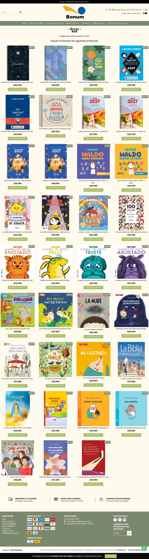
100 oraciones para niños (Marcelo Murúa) (131, 232)
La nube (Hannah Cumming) (93, 329)
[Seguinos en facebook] (120, 520)
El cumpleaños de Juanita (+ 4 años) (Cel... (17, 232)
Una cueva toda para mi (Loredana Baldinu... (17, 379)
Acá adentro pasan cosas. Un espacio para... (55, 129)
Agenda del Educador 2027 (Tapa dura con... (18, 82)
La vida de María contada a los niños (17, 428)
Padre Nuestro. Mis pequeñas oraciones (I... (93, 428)
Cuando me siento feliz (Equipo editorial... (55, 280)
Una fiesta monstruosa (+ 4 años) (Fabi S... (55, 232)
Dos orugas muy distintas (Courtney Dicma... (55, 329)
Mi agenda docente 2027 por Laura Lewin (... (131, 82)
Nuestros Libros (36, 23)
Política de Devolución (117, 23)
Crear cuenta (126, 13)
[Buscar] (20, 12)
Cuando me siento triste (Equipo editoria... (93, 280)
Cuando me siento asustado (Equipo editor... (131, 280)
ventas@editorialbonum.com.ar (79, 521)
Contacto (86, 23)
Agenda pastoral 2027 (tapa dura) (55, 180)
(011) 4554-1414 (73, 519)
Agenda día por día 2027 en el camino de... (93, 131)
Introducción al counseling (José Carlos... (55, 477)
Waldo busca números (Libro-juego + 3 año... (93, 182)
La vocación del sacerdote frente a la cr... (93, 477)
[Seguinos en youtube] (124, 520)
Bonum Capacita (72, 23)
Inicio (24, 23)
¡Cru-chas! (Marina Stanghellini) (18, 329)
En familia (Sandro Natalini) (55, 379)
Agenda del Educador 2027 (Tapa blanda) (55, 82)
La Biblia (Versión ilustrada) (131, 379)
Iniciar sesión (136, 13)
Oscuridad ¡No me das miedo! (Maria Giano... (131, 329)
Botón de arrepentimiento (137, 550)
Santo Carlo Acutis (17, 477)
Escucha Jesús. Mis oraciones (55, 428)
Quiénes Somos (99, 23)
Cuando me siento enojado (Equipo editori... (18, 280)
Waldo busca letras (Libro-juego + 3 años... (131, 182)
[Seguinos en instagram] (115, 520)
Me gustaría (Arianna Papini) (93, 378)
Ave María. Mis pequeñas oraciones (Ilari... (131, 428)
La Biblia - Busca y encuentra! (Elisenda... (93, 232)
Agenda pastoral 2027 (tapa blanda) (17, 180)
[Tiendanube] (12, 551)
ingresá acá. (121, 550)
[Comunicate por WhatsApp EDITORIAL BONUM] (144, 548)
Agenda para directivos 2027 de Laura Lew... (17, 131)
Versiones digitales (54, 23)
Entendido (110, 556)
